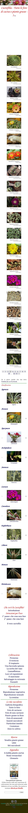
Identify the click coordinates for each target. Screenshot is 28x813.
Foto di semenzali (14, 718)
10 (9, 374)
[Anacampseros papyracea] (14, 139)
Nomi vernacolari (14, 755)
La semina (14, 697)
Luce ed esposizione (14, 674)
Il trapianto (14, 663)
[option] (14, 399)
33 (16, 374)
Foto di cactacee (14, 710)
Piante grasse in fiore (14, 715)
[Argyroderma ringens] (14, 249)
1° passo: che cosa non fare (14, 616)
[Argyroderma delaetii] (14, 186)
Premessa (14, 658)
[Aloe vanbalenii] (14, 76)
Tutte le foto (14, 707)
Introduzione (14, 610)
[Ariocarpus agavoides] (14, 280)
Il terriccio (14, 660)
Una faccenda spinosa (14, 666)
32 (14, 374)
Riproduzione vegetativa (14, 692)
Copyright (3, 803)
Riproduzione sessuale (14, 694)
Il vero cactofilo (14, 623)
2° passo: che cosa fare (14, 619)
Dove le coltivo (14, 728)
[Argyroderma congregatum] (14, 154)
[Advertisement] (14, 33)
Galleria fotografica (14, 704)
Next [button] (26, 418)
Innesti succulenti (14, 720)
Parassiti (14, 682)
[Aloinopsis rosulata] (14, 91)
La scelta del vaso (14, 668)
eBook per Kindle (17, 788)
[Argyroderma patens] (14, 233)
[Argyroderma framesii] (14, 217)
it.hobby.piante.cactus (14, 753)
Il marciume (14, 676)
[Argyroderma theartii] (14, 264)
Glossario (14, 758)
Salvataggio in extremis (14, 679)
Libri (14, 742)
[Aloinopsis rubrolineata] (14, 107)
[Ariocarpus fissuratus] (14, 296)
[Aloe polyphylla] (14, 60)
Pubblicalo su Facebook (9, 381)
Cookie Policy (19, 805)
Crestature (14, 726)
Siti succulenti (14, 745)
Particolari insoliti (14, 723)
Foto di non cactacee (14, 712)
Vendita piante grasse (14, 740)
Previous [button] (2, 418)
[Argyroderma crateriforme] (14, 170)
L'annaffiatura (14, 671)
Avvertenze (13, 805)
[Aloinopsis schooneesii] (14, 123)
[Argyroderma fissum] (14, 201)
